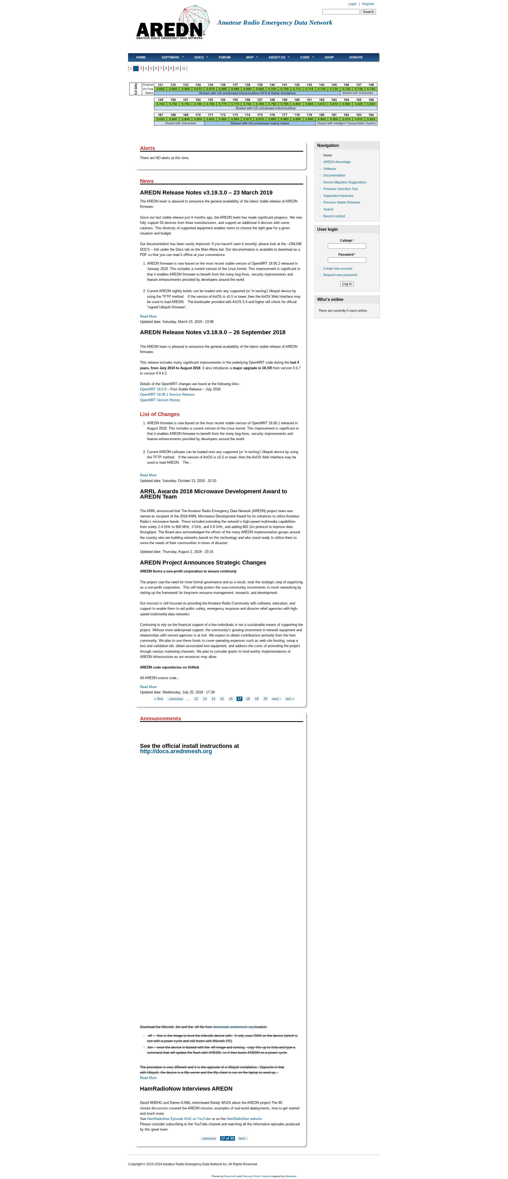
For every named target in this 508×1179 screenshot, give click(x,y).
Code (301, 57)
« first (158, 699)
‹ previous (175, 699)
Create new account (337, 268)
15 (222, 699)
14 (213, 699)
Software (166, 57)
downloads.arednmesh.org (233, 1027)
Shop (329, 57)
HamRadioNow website (244, 1119)
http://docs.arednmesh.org (176, 751)
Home (141, 57)
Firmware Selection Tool (340, 189)
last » (290, 699)
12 (196, 699)
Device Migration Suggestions (344, 182)
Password (347, 254)
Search (328, 209)
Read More (148, 316)
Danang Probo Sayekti (256, 1176)
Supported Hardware (338, 196)
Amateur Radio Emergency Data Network (275, 22)
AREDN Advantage (337, 162)
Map (245, 57)
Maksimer (291, 1176)
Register (368, 4)
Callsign (347, 240)
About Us (273, 57)
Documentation (334, 175)
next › (276, 699)
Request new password (340, 275)
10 (177, 68)
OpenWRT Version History (160, 400)
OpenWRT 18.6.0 (153, 389)
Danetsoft (230, 1176)
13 (205, 699)
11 (183, 68)
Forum (224, 57)
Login (352, 4)
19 (256, 699)
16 (231, 699)
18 (248, 699)
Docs (195, 57)
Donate (356, 57)
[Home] (173, 41)
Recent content (334, 216)
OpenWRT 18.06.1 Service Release (167, 394)
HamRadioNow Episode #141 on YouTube (179, 1119)
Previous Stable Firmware (341, 202)
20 (265, 699)
